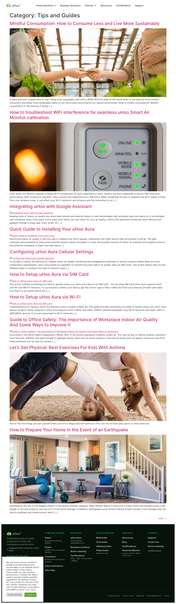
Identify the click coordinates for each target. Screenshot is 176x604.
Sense (48, 538)
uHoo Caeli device (54, 566)
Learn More (30, 589)
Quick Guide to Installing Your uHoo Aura (52, 229)
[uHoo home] (14, 533)
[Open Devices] (95, 5)
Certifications (78, 555)
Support (152, 538)
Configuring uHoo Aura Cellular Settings (51, 251)
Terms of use (128, 596)
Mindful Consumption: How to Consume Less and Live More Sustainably (85, 23)
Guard (48, 547)
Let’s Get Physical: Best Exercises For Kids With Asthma (67, 347)
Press (166, 596)
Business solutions (80, 547)
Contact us (153, 542)
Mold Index (101, 538)
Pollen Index (102, 550)
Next (162, 518)
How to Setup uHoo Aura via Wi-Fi (45, 297)
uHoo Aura (76, 538)
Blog (124, 542)
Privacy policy (114, 596)
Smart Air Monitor (131, 550)
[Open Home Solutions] (55, 5)
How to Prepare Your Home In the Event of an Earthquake (69, 429)
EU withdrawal (154, 551)
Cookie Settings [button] (14, 595)
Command (50, 556)
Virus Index (102, 542)
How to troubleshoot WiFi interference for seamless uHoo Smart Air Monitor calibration (80, 115)
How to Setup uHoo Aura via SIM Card (49, 274)
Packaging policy (154, 596)
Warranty (140, 596)
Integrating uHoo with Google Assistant (51, 206)
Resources (127, 538)
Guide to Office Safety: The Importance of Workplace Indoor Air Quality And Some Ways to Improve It (84, 322)
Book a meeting (78, 551)
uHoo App (50, 570)
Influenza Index (103, 546)
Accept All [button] (30, 595)
